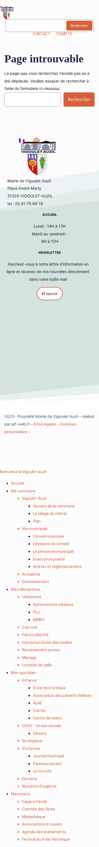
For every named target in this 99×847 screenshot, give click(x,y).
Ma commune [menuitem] (23, 491)
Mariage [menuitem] (29, 657)
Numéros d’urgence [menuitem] (39, 786)
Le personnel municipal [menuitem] (53, 551)
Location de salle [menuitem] (37, 665)
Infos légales (45, 424)
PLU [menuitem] (36, 612)
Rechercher (79, 25)
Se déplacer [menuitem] (32, 741)
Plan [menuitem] (37, 521)
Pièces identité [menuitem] (35, 635)
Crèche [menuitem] (39, 710)
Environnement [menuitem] (35, 582)
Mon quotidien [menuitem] (23, 673)
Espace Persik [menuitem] (34, 801)
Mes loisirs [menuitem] (20, 794)
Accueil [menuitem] (17, 483)
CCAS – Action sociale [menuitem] (41, 726)
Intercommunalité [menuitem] (49, 559)
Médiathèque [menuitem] (33, 817)
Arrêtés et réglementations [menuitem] (57, 566)
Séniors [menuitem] (39, 733)
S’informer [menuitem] (31, 748)
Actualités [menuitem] (31, 574)
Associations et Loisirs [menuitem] (42, 824)
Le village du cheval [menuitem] (50, 513)
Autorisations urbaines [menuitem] (53, 604)
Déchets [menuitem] (29, 779)
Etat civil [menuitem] (29, 627)
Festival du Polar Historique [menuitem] (46, 839)
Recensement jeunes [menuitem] (41, 650)
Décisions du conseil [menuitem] (51, 544)
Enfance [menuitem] (29, 680)
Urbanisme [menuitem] (31, 597)
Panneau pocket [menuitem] (47, 764)
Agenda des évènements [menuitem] (44, 832)
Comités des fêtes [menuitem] (38, 809)
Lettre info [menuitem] (42, 771)
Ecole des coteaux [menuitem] (49, 688)
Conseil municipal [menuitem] (48, 536)
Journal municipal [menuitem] (48, 756)
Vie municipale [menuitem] (35, 528)
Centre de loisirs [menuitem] (47, 718)
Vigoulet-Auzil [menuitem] (34, 498)
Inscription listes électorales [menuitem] (47, 642)
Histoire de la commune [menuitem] (54, 506)
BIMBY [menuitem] (39, 619)
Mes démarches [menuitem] (25, 589)
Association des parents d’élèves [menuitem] (62, 695)
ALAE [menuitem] (37, 703)
